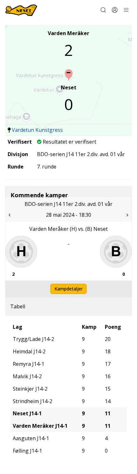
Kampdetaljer (68, 289)
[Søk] (103, 10)
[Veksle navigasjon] (126, 10)
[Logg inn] (114, 10)
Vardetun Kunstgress (37, 129)
